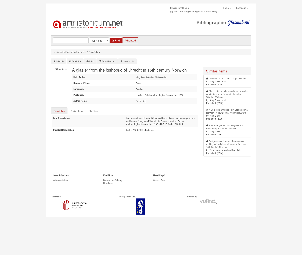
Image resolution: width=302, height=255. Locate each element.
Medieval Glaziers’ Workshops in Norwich (228, 78)
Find (117, 40)
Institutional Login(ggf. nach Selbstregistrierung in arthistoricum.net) (193, 9)
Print (91, 61)
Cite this (60, 61)
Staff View (93, 110)
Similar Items (77, 110)
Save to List (128, 61)
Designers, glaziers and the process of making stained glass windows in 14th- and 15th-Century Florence (226, 143)
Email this (76, 61)
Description (59, 110)
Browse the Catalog (112, 180)
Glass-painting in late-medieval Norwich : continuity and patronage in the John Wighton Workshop (227, 93)
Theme (225, 7)
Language (241, 7)
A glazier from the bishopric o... (71, 51)
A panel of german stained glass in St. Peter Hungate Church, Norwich (225, 127)
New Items (108, 182)
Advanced (130, 40)
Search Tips (159, 180)
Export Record (108, 61)
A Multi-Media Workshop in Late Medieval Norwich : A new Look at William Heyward (227, 111)
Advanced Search (61, 180)
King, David (141, 77)
